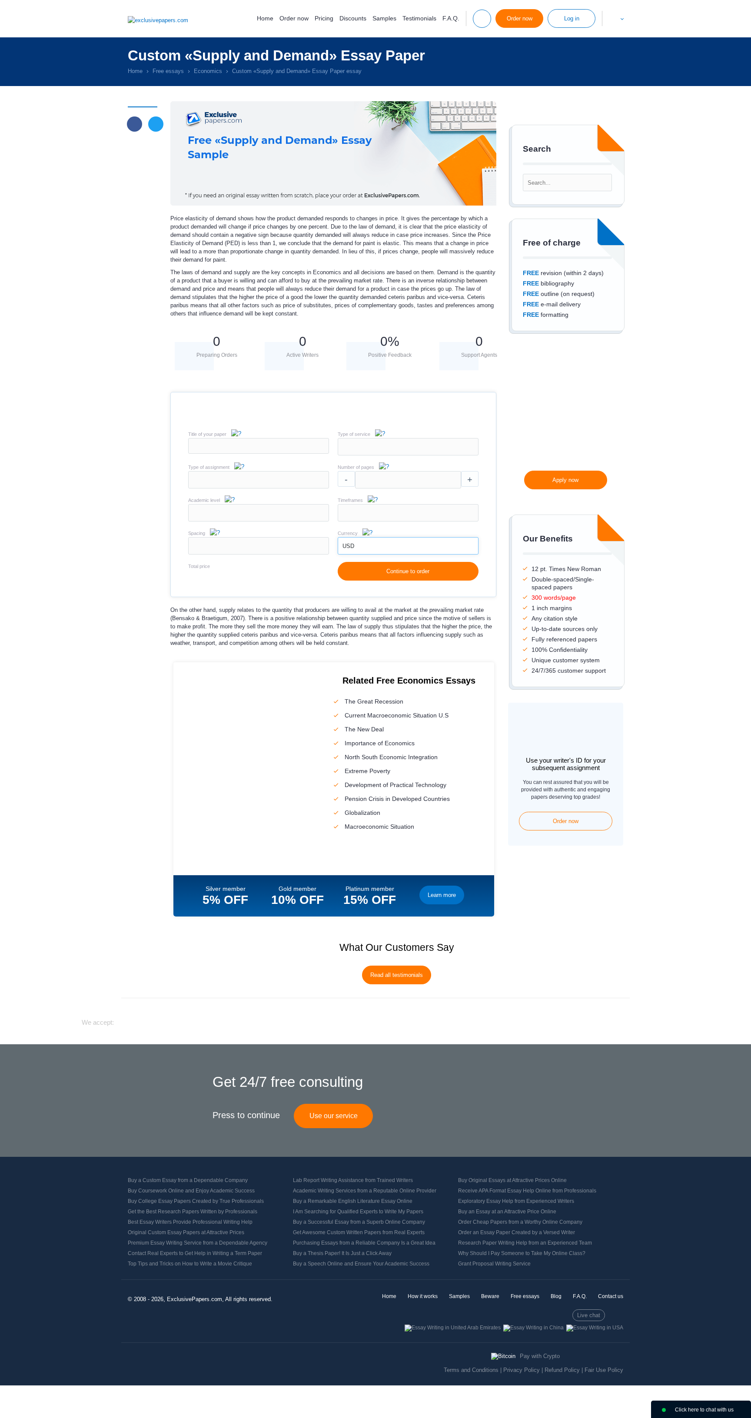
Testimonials (419, 18)
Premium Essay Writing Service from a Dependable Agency (197, 1243)
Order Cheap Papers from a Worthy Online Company (520, 1222)
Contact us (610, 1296)
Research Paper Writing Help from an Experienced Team (525, 1243)
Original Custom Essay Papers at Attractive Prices (186, 1232)
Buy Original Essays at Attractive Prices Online (512, 1180)
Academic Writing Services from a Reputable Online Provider (364, 1191)
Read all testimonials (396, 975)
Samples (384, 18)
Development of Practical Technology (395, 784)
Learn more (442, 895)
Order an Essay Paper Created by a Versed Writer (516, 1232)
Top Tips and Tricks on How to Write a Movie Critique (190, 1264)
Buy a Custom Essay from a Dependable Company (188, 1180)
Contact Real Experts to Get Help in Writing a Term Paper (195, 1253)
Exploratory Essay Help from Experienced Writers (516, 1201)
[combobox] (408, 453)
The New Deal (364, 729)
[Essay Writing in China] (533, 1328)
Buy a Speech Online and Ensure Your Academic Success (361, 1264)
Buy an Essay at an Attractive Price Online (507, 1212)
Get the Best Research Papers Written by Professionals (192, 1212)
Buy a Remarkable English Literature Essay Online (352, 1201)
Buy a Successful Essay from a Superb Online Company (359, 1222)
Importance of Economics (380, 743)
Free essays (525, 1296)
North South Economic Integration (391, 757)
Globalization (362, 812)
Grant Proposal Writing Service (494, 1264)
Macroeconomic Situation (379, 826)
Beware (490, 1296)
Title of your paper (207, 434)
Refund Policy (562, 1370)
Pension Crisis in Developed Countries (397, 798)
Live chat (588, 1315)
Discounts (352, 18)
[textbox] (408, 446)
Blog (556, 1296)
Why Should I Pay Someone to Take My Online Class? (521, 1253)
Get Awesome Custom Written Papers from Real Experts (359, 1232)
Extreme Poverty (367, 770)
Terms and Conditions (471, 1370)
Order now (294, 18)
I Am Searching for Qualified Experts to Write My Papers (358, 1212)
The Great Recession (374, 701)
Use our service (333, 1115)
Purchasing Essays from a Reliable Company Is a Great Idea (364, 1243)
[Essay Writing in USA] (594, 1328)
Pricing (324, 18)
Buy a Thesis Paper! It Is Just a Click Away (342, 1253)
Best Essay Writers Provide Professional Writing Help (190, 1222)
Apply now (565, 480)
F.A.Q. (450, 18)
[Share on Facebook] (134, 124)
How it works (423, 1296)
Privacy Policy (521, 1370)
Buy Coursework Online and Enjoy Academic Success (191, 1191)
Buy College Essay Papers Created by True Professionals (196, 1201)
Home (265, 18)
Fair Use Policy (604, 1370)
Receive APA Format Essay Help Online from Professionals (527, 1191)
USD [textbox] (348, 546)
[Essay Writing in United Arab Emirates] (453, 1328)
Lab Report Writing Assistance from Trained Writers (353, 1180)
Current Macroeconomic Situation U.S (397, 715)
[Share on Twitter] (155, 124)
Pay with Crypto (540, 1356)
